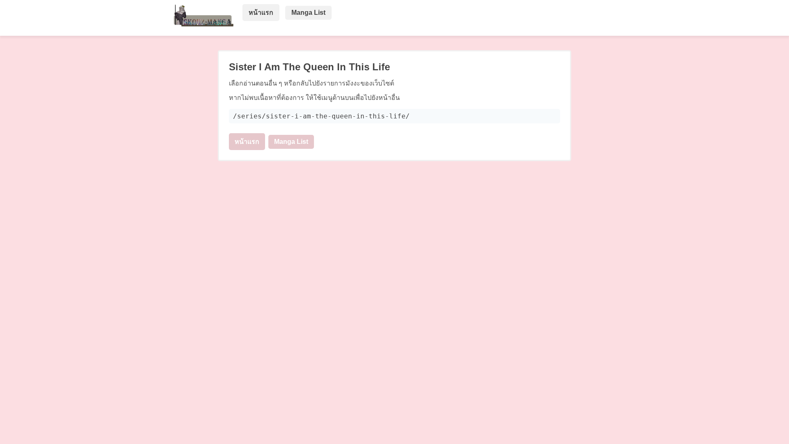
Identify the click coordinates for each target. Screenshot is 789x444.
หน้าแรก (261, 12)
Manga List (308, 12)
